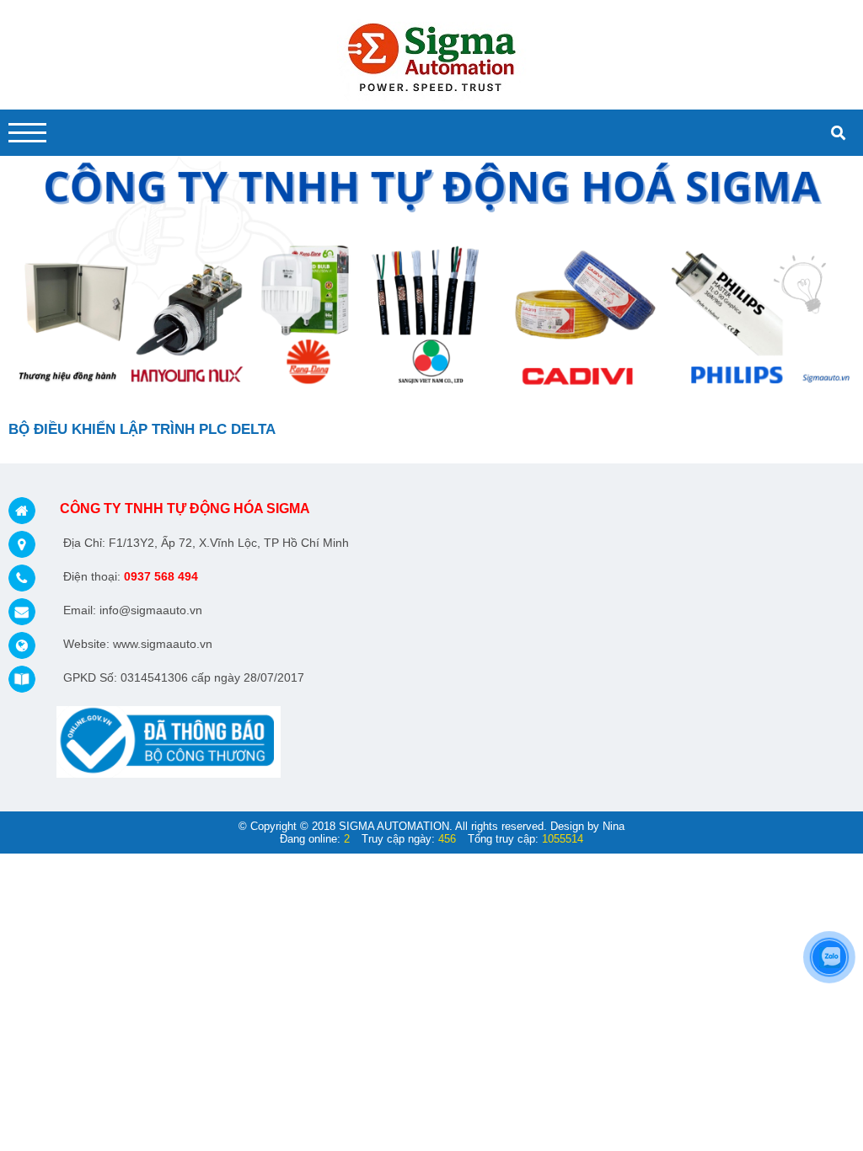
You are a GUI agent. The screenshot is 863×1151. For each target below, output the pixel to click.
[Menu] (27, 132)
